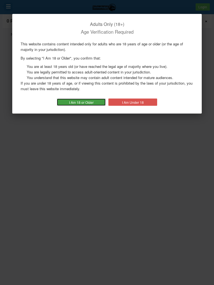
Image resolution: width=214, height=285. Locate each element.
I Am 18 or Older (81, 102)
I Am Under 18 (133, 102)
